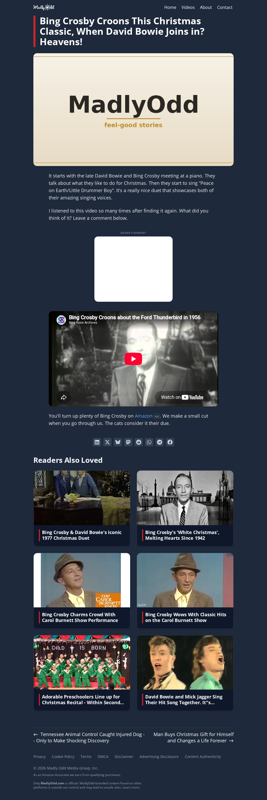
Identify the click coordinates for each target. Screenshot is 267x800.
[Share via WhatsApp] (149, 442)
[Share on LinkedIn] (97, 442)
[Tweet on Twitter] (107, 442)
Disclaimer (124, 756)
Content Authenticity (203, 756)
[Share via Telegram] (159, 442)
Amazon (144, 416)
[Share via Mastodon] (128, 442)
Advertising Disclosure (159, 756)
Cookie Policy (63, 756)
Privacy (39, 756)
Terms (86, 756)
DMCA (103, 756)
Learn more (131, 787)
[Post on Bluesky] (118, 442)
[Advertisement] (133, 269)
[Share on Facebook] (170, 442)
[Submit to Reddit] (139, 442)
